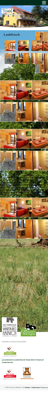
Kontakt (27, 387)
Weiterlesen (9, 69)
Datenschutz (35, 387)
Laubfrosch (12, 34)
